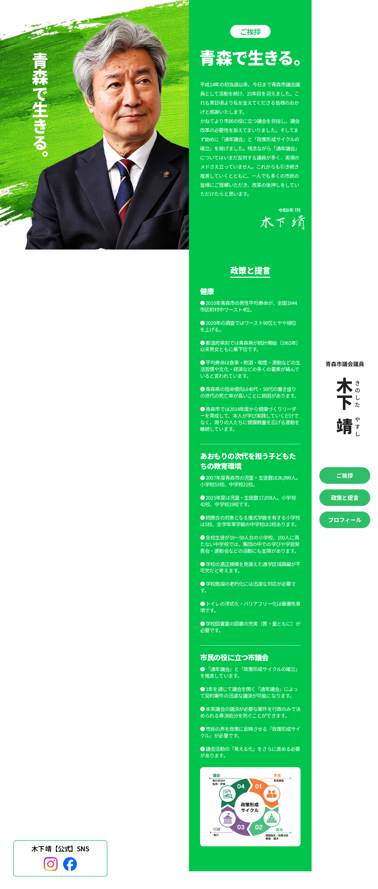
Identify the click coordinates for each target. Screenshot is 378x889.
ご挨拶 (344, 475)
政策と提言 (345, 498)
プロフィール (344, 520)
